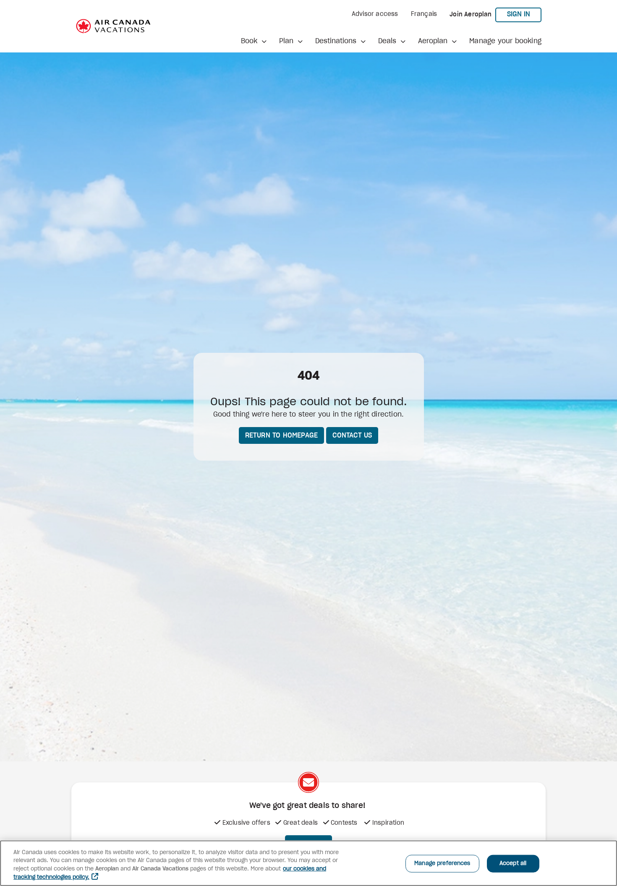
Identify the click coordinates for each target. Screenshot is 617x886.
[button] (254, 41)
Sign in (524, 14)
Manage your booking (505, 41)
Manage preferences (442, 863)
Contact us (352, 435)
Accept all (512, 863)
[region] (308, 863)
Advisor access (375, 14)
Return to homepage (281, 435)
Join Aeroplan (471, 15)
